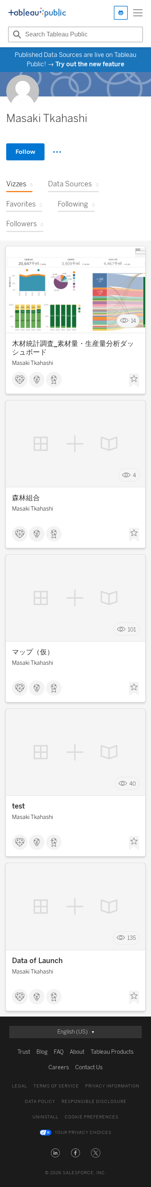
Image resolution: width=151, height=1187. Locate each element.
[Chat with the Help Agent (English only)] (121, 13)
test (18, 806)
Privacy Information (112, 1086)
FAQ (58, 1052)
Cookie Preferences (91, 1117)
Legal (19, 1086)
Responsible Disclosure (94, 1101)
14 (133, 321)
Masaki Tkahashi (32, 363)
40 (132, 783)
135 (131, 938)
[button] (55, 1153)
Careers (58, 1067)
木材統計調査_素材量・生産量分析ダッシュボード (73, 347)
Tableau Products (112, 1052)
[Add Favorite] (134, 380)
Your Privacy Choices (83, 1132)
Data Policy (40, 1101)
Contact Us (89, 1067)
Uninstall (45, 1117)
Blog (42, 1052)
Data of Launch (37, 960)
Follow (25, 152)
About (77, 1052)
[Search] (15, 34)
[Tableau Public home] (37, 13)
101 (132, 629)
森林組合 (26, 498)
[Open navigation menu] (138, 13)
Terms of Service (56, 1086)
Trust (23, 1052)
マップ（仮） (33, 652)
